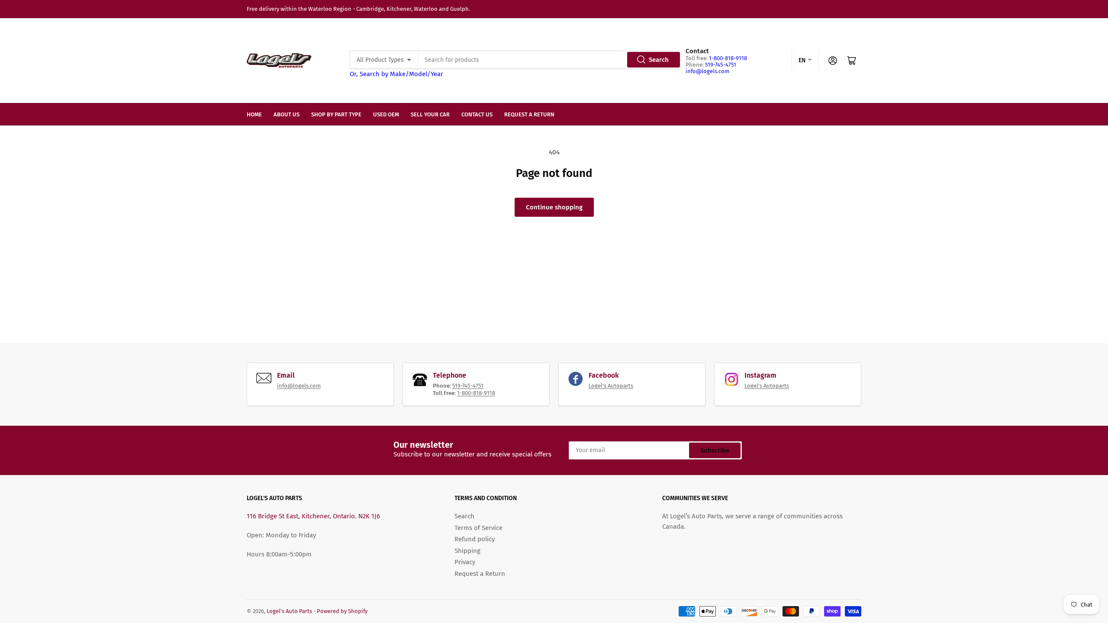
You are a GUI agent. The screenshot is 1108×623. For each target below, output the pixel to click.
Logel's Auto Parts (289, 611)
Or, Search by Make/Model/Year (396, 74)
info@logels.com (707, 71)
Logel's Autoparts (611, 385)
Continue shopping (554, 207)
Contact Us (477, 114)
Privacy (464, 562)
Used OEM (386, 114)
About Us (287, 114)
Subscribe (714, 450)
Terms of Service (478, 528)
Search (659, 60)
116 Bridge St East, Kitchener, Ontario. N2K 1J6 (313, 516)
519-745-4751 (720, 64)
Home (254, 114)
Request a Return (529, 114)
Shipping (467, 551)
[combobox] (549, 60)
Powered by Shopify (342, 611)
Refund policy (474, 539)
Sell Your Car (430, 114)
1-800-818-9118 (728, 58)
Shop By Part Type (336, 114)
